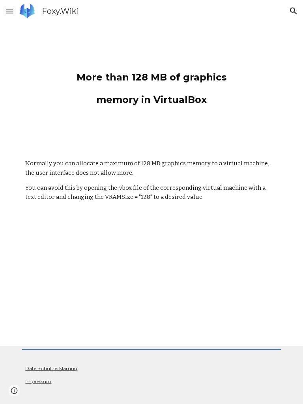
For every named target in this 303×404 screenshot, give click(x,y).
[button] (9, 11)
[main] (151, 84)
